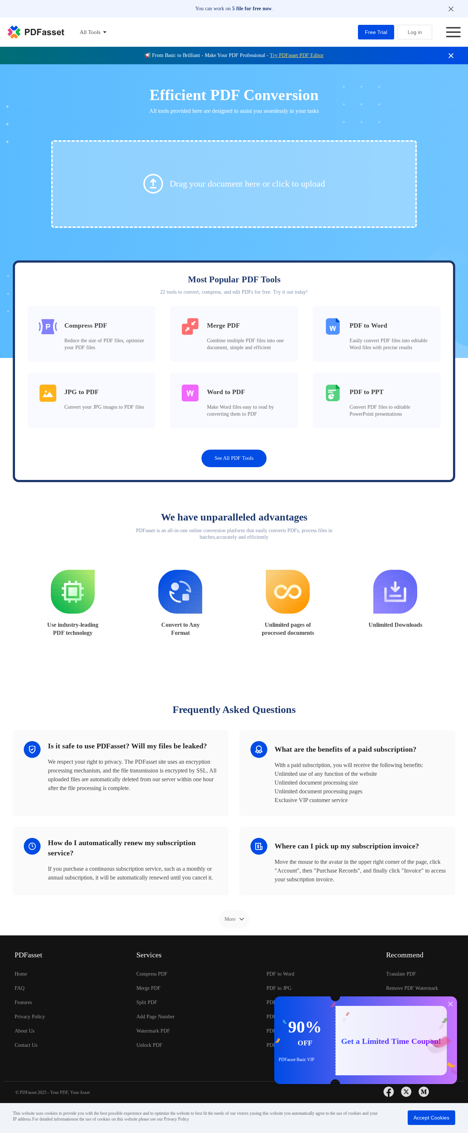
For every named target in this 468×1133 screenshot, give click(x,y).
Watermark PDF (153, 1031)
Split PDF (146, 1002)
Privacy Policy (30, 1016)
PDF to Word (280, 974)
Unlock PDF (149, 1045)
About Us (24, 1031)
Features (23, 1002)
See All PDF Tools (234, 458)
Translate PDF (401, 974)
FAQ (19, 988)
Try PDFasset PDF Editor (297, 55)
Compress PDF (151, 974)
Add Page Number (155, 1016)
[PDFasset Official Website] (35, 32)
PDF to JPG (279, 988)
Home (21, 974)
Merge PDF (148, 988)
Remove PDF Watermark (412, 988)
